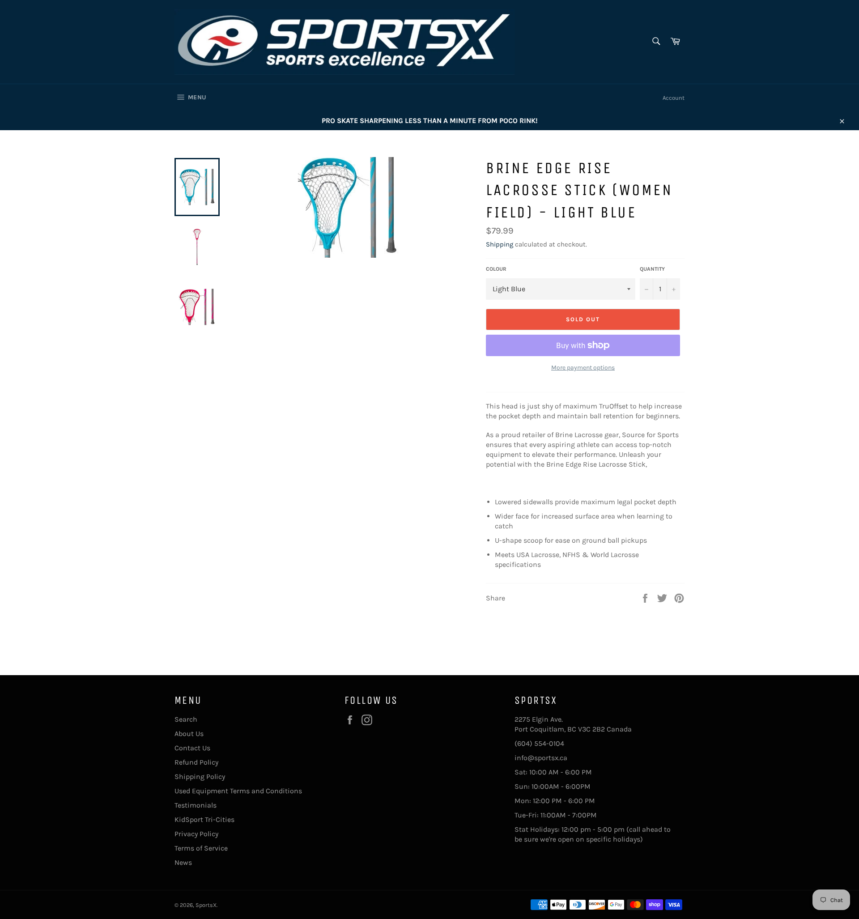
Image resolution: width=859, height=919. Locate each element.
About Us (189, 733)
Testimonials (195, 805)
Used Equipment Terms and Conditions (238, 791)
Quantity (652, 269)
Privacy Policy (196, 834)
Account (674, 97)
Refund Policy (196, 762)
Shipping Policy (199, 776)
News (183, 862)
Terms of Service (201, 848)
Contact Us (192, 748)
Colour (496, 269)
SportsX (206, 905)
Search (185, 719)
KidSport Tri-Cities (204, 819)
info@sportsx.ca (541, 757)
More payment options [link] (583, 367)
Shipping (499, 244)
